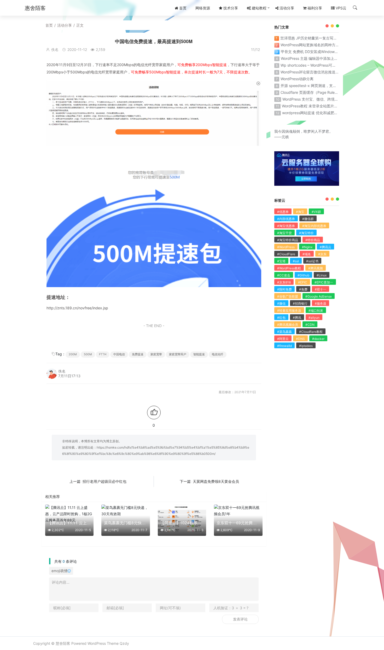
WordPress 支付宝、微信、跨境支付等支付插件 (321, 99)
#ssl (296, 261)
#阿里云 (283, 339)
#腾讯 (297, 318)
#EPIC (302, 282)
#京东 (322, 254)
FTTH (102, 354)
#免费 (303, 289)
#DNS (300, 339)
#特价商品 (312, 240)
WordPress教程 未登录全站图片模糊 (311, 106)
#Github (303, 275)
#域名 (306, 254)
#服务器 (320, 303)
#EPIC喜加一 (324, 282)
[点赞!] (154, 412)
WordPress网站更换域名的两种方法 (310, 45)
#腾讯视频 (315, 268)
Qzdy (124, 643)
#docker (318, 339)
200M (73, 354)
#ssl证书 (312, 261)
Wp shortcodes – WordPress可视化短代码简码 (319, 65)
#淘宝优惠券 (286, 226)
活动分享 (64, 25)
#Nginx (307, 247)
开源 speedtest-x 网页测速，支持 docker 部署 (319, 85)
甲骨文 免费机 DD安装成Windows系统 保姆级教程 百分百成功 (331, 51)
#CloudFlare (286, 254)
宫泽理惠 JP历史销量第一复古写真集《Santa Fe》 (321, 38)
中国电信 (119, 354)
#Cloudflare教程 (311, 332)
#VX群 (316, 212)
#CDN (310, 325)
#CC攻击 (283, 275)
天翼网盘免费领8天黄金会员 (216, 481)
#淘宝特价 (306, 233)
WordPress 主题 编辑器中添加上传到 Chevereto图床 (324, 58)
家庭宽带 (156, 354)
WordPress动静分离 (297, 79)
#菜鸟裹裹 (284, 332)
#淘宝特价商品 (287, 240)
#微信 (281, 303)
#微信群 (308, 219)
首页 (49, 25)
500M (88, 354)
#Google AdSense (318, 296)
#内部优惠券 (286, 219)
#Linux (322, 275)
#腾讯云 (325, 247)
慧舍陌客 (63, 643)
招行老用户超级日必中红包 (104, 481)
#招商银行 (300, 303)
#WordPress (286, 247)
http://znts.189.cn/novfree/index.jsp (77, 308)
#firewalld (284, 346)
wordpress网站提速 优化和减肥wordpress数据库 (322, 113)
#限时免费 (284, 289)
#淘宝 (300, 212)
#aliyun (314, 318)
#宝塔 (281, 261)
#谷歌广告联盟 (287, 296)
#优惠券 (283, 212)
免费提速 (137, 354)
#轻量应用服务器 (289, 310)
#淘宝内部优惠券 (314, 226)
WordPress (97, 643)
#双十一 (320, 289)
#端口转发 (316, 310)
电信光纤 (217, 354)
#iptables (306, 346)
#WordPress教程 (289, 268)
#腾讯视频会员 (287, 325)
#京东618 (284, 282)
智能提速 (199, 354)
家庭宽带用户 (177, 354)
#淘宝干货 (284, 233)
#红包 (281, 318)
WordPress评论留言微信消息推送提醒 (312, 72)
